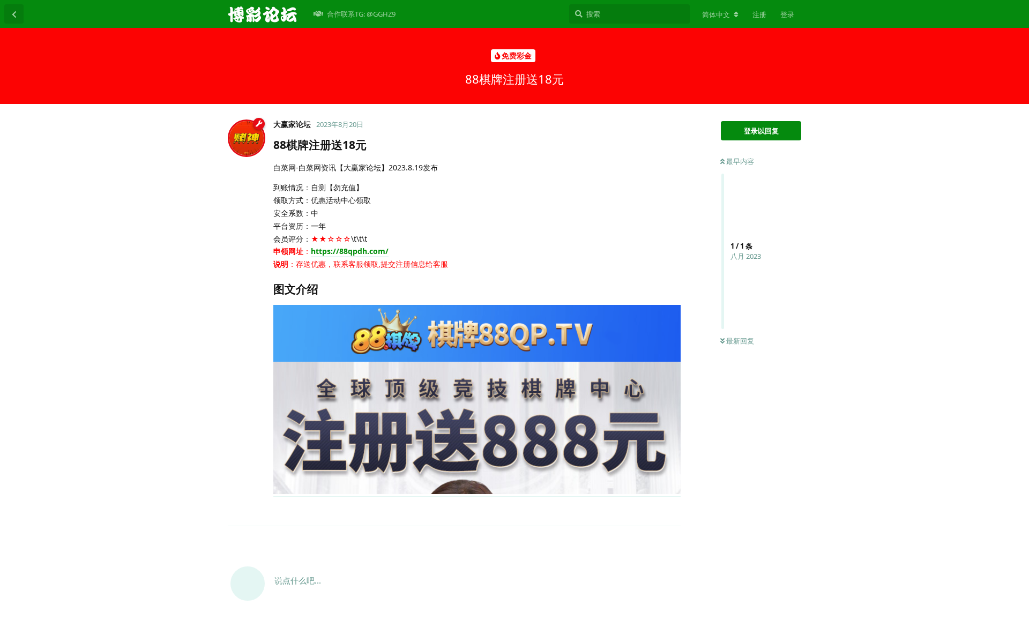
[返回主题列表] (14, 14)
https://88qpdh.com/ (350, 251)
